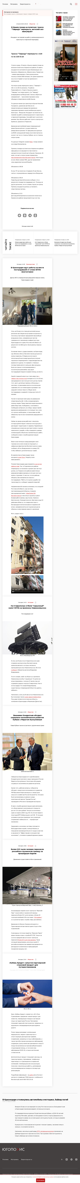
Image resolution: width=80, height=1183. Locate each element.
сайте (31, 1075)
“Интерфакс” (38, 917)
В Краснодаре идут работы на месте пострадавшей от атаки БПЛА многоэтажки (23, 244)
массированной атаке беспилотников (23, 157)
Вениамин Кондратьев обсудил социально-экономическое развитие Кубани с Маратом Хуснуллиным (64, 244)
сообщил (14, 670)
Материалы (14, 4)
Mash (31, 142)
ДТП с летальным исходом (45, 1131)
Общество (32, 24)
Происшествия (30, 264)
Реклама (5, 4)
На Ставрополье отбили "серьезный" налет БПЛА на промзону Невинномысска (42, 244)
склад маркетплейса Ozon (32, 697)
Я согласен (40, 1180)
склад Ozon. (21, 457)
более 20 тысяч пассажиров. (27, 940)
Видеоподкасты (25, 4)
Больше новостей (27, 226)
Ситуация (30, 602)
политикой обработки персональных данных (43, 1177)
